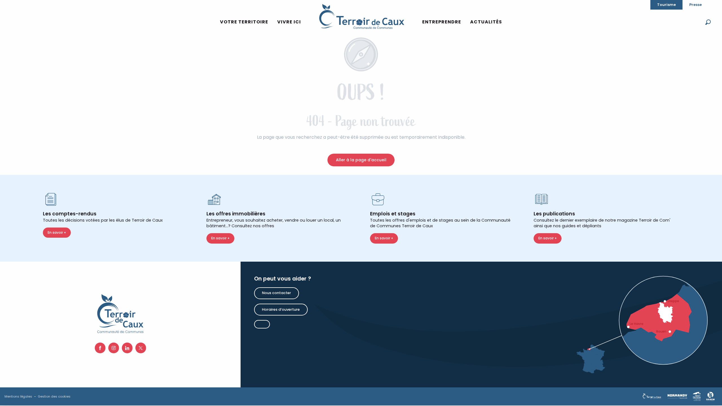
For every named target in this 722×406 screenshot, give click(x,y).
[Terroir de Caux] (361, 16)
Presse (695, 4)
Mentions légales (18, 396)
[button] (708, 22)
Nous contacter (276, 292)
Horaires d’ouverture (281, 309)
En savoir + (57, 232)
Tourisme (666, 4)
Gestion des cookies (54, 396)
